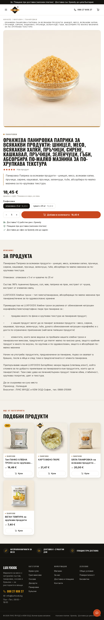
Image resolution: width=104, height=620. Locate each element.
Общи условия (86, 571)
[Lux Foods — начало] (15, 9)
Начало (7, 19)
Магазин (18, 19)
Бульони (32, 591)
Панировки (31, 19)
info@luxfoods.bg (14, 596)
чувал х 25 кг (43, 206)
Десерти (33, 583)
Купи (20, 473)
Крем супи (34, 571)
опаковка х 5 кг (16, 206)
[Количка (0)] (98, 9)
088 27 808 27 (84, 9)
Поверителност (87, 575)
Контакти (58, 583)
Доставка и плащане (64, 579)
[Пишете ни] (97, 613)
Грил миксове (35, 575)
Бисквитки (84, 579)
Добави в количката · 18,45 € (63, 214)
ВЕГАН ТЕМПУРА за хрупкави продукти (16, 518)
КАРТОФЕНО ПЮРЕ (48, 459)
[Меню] (6, 9)
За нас (57, 575)
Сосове (32, 579)
